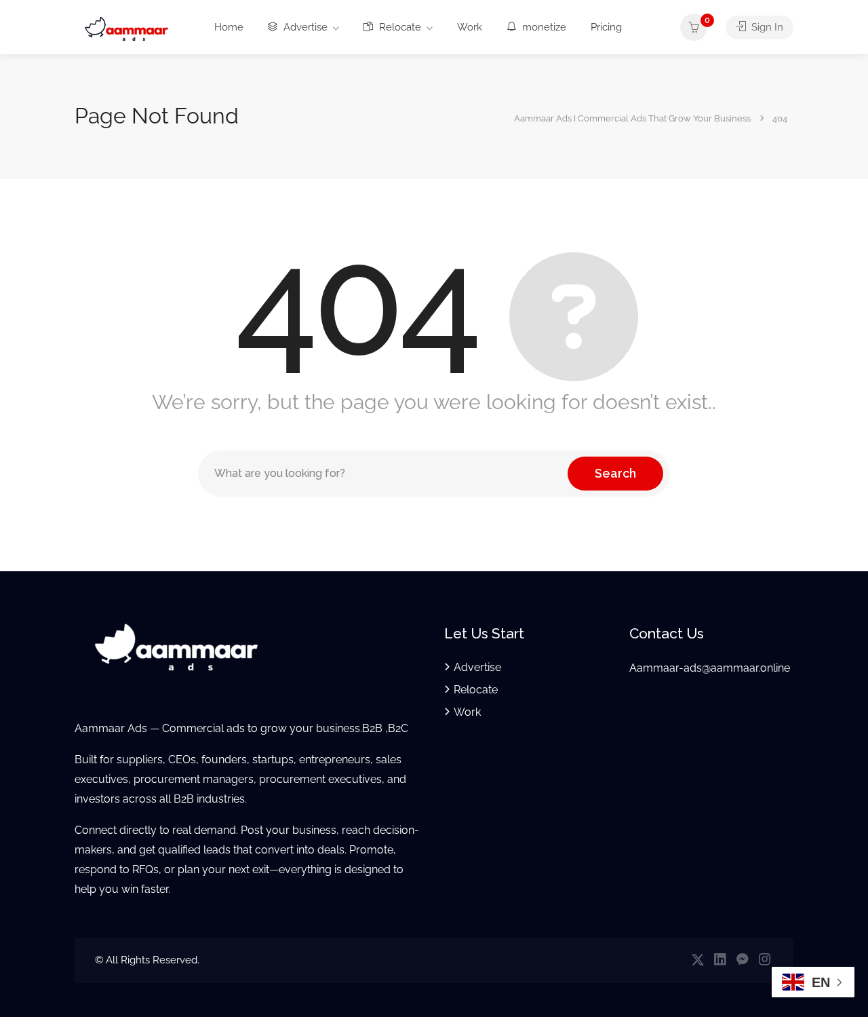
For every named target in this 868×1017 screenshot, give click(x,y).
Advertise (304, 27)
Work (469, 27)
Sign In (766, 27)
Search (615, 473)
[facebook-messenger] (742, 960)
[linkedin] (719, 960)
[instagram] (764, 960)
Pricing (606, 27)
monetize (542, 27)
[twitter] (697, 960)
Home (228, 27)
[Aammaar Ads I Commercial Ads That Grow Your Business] (126, 28)
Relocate (398, 27)
